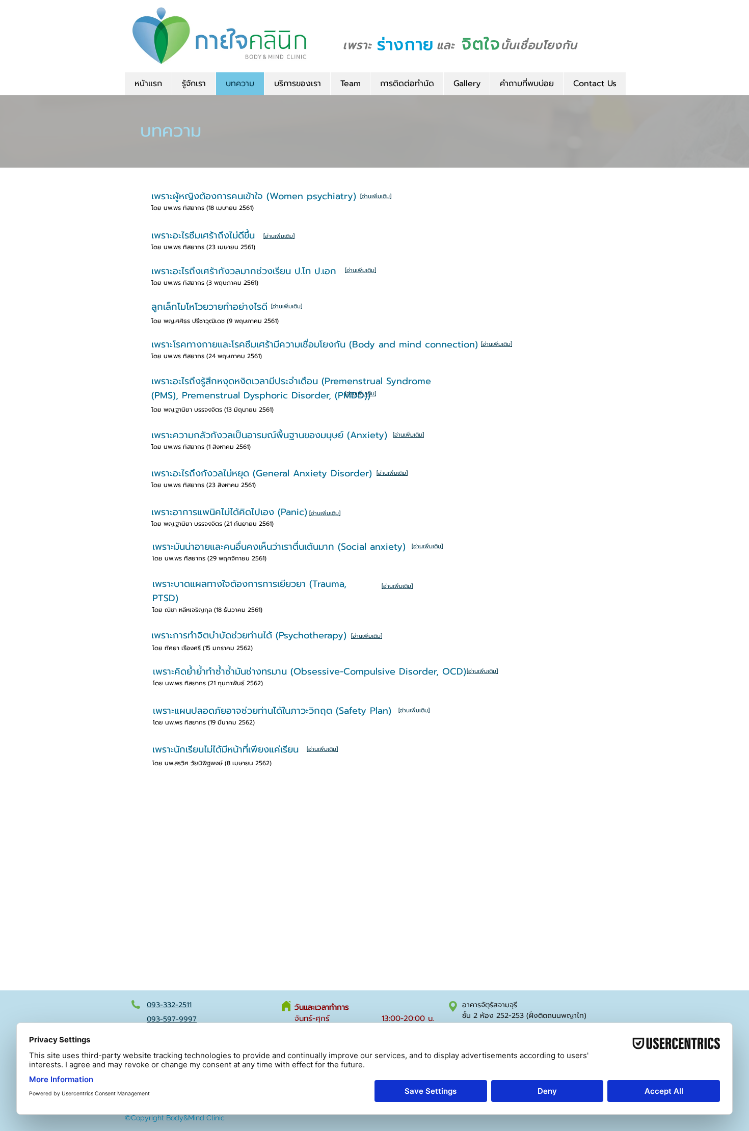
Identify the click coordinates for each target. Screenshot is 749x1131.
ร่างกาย (405, 44)
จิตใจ (481, 44)
